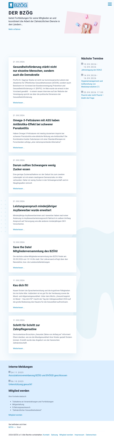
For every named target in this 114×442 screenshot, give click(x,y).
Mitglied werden (15, 415)
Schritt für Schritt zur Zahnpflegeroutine (26, 327)
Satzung (54, 434)
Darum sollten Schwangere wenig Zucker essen (34, 167)
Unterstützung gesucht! (20, 384)
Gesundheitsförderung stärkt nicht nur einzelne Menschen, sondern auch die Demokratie (35, 71)
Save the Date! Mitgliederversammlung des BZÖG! (35, 249)
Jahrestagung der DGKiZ (91, 69)
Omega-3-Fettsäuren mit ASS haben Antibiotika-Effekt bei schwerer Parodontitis (36, 124)
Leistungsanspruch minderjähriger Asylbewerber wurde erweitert (35, 208)
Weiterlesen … (19, 102)
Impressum (79, 434)
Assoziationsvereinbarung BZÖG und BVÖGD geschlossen (38, 375)
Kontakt (46, 434)
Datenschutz (91, 434)
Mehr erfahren (14, 34)
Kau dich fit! (20, 285)
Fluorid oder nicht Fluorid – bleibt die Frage (92, 96)
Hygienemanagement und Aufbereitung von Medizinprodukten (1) (92, 84)
